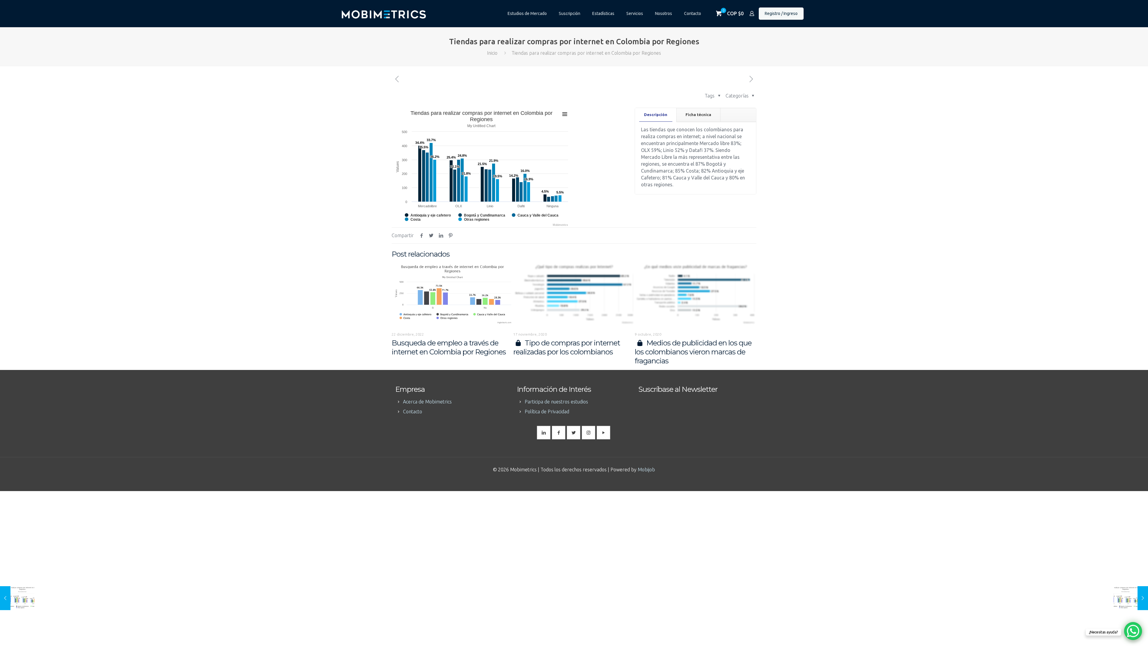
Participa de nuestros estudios (556, 401)
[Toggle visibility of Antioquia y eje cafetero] (428, 215)
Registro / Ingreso (781, 13)
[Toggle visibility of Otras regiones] (473, 219)
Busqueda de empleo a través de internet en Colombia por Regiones (449, 347)
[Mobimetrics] (383, 13)
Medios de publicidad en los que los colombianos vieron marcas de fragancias (693, 352)
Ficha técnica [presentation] (698, 114)
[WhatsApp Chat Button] (1133, 631)
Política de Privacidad (547, 411)
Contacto (412, 411)
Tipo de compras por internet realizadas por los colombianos (566, 347)
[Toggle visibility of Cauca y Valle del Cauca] (535, 215)
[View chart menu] (564, 114)
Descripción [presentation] (655, 114)
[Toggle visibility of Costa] (413, 219)
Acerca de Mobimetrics (427, 401)
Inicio (492, 53)
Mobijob (646, 469)
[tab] (656, 114)
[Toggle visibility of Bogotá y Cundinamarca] (481, 215)
